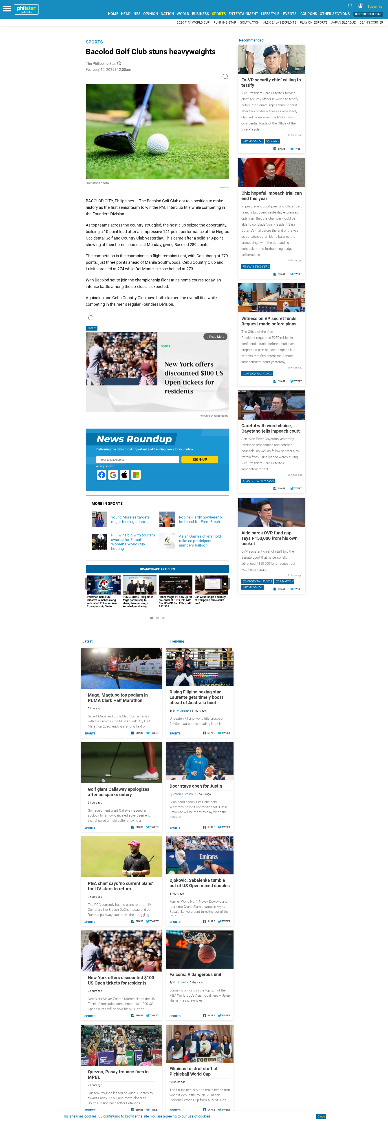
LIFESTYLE (270, 14)
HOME (113, 14)
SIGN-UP (200, 460)
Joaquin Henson (183, 794)
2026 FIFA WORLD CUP (193, 22)
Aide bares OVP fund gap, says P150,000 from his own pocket (269, 538)
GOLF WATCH (250, 22)
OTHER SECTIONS (335, 14)
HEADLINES (131, 14)
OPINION (150, 14)
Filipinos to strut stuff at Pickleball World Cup (194, 1071)
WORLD (183, 14)
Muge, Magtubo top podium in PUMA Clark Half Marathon (118, 697)
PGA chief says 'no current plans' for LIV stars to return (120, 886)
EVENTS (290, 14)
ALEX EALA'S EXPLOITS (279, 22)
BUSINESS (200, 14)
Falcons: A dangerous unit (195, 974)
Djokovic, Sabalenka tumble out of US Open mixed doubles (200, 883)
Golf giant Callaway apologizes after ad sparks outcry (118, 791)
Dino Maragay (181, 710)
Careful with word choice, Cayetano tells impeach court (270, 428)
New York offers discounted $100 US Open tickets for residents (121, 980)
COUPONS (308, 14)
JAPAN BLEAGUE (343, 22)
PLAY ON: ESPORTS (313, 22)
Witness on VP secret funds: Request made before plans (269, 321)
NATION (167, 14)
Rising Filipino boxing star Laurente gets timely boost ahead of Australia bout (196, 697)
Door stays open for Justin (196, 786)
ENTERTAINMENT (243, 14)
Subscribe (375, 6)
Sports (94, 42)
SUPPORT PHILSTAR (368, 14)
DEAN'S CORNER (371, 22)
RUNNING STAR (225, 22)
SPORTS (219, 14)
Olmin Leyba (180, 982)
